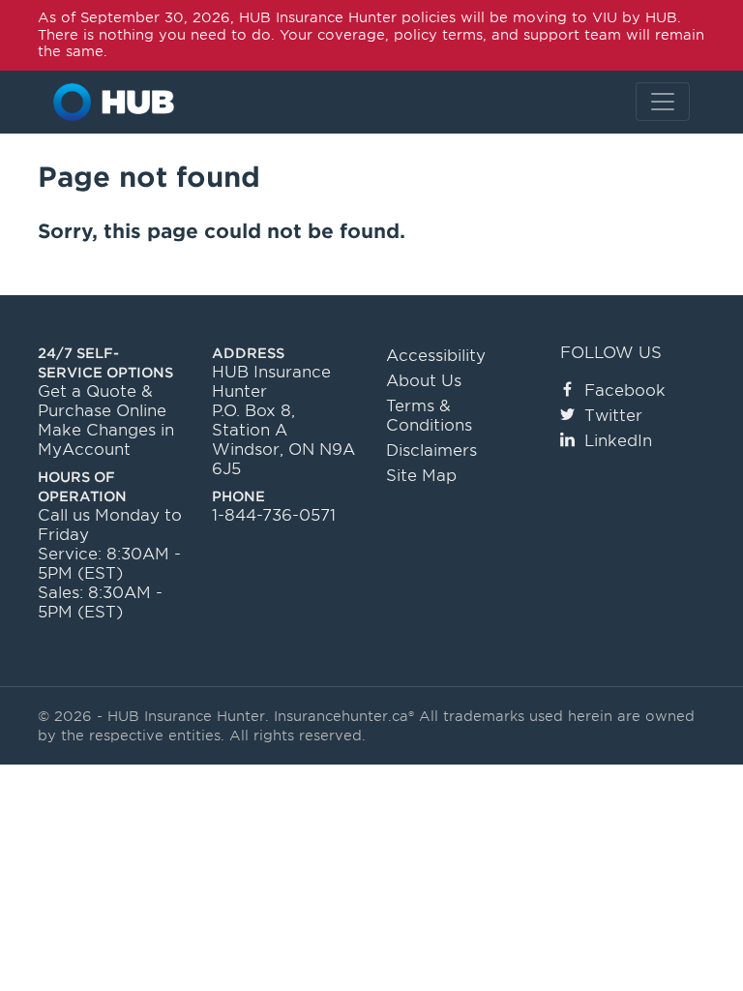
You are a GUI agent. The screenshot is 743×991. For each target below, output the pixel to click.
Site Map (421, 475)
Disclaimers (431, 450)
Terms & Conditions (429, 416)
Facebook (625, 390)
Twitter (613, 415)
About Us (423, 381)
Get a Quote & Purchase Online (102, 401)
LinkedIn (618, 441)
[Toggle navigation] (663, 101)
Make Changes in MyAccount (106, 440)
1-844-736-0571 (274, 515)
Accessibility (436, 355)
